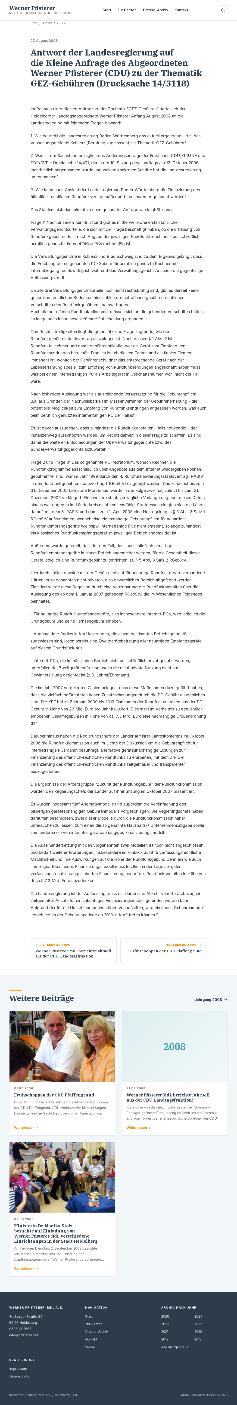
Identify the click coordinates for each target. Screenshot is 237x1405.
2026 (165, 1316)
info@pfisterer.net (23, 1335)
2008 (61, 23)
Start (107, 10)
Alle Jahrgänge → (175, 1347)
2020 (198, 1332)
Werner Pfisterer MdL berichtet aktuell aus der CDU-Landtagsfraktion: (168, 1097)
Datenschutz (19, 1376)
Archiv (47, 23)
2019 (164, 1339)
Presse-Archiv (155, 10)
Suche (90, 1347)
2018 (198, 1339)
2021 (164, 1332)
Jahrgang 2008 (208, 999)
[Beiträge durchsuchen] (223, 10)
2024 (198, 1316)
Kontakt (181, 10)
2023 (165, 1324)
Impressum (18, 1369)
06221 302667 (20, 1329)
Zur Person (127, 10)
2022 (198, 1324)
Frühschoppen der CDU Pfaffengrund (54, 1095)
